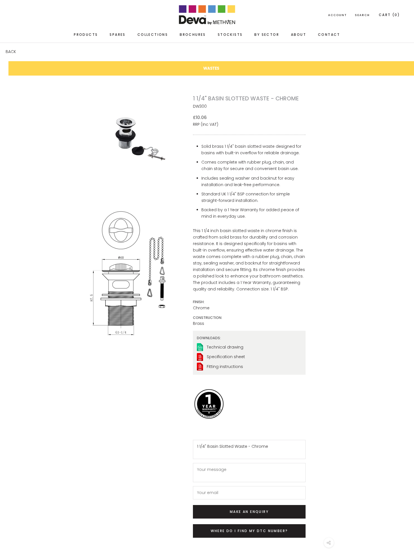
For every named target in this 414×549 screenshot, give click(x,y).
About (298, 34)
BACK (11, 51)
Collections (152, 34)
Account (337, 15)
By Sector (266, 34)
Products (86, 34)
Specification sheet (226, 357)
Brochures (193, 34)
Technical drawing (225, 347)
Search (362, 15)
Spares (117, 34)
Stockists (230, 34)
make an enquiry (249, 511)
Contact (329, 34)
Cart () (389, 14)
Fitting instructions (225, 366)
